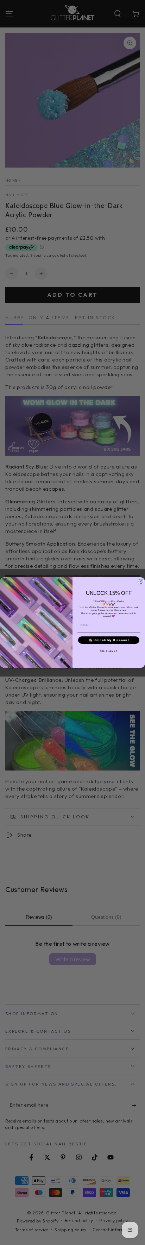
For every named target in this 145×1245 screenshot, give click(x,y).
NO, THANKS (109, 651)
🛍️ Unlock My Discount (109, 640)
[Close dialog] (141, 581)
